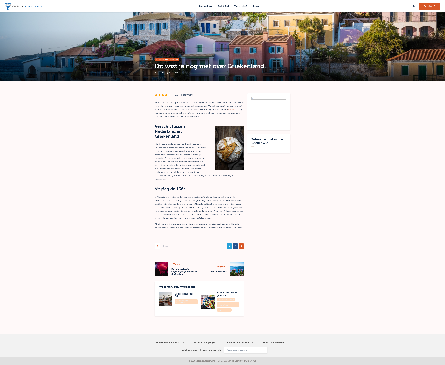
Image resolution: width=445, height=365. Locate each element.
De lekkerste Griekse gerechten (227, 294)
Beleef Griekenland (226, 300)
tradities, (232, 109)
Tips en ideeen (224, 310)
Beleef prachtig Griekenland (167, 60)
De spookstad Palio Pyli (184, 295)
